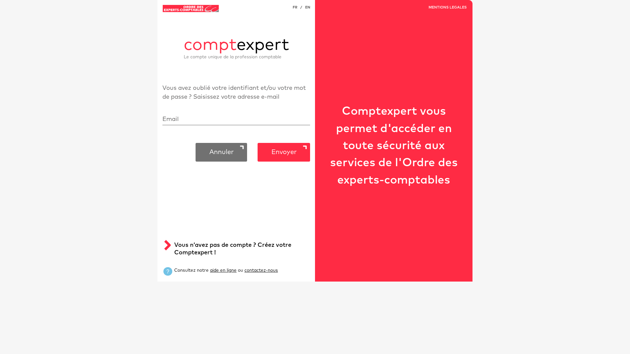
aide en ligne (223, 270)
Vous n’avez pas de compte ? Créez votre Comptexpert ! (232, 249)
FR (295, 7)
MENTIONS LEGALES (448, 7)
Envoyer (284, 152)
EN (307, 7)
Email (170, 119)
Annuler (221, 152)
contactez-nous (261, 270)
